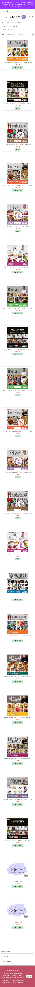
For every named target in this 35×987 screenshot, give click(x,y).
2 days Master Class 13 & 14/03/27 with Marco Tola (17, 800)
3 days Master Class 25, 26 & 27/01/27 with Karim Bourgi (17, 677)
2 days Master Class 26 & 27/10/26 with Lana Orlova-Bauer (18, 514)
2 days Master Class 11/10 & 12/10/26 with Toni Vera (17, 227)
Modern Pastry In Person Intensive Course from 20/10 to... (18, 350)
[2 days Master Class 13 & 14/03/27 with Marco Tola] (17, 788)
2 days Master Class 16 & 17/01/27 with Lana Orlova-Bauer (18, 636)
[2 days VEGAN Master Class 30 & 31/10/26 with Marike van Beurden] (17, 542)
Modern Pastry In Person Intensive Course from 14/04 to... (18, 841)
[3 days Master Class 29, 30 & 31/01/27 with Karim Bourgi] (17, 706)
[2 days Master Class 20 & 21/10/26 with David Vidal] (17, 378)
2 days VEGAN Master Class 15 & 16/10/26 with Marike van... (17, 268)
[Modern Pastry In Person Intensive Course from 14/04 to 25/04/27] (17, 828)
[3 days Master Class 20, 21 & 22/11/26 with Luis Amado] (17, 583)
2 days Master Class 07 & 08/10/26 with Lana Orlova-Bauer (18, 145)
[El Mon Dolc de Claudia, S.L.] (17, 17)
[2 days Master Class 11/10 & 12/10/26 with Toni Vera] (17, 214)
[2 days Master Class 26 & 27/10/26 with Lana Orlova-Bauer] (17, 501)
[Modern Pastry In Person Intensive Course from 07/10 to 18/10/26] (17, 91)
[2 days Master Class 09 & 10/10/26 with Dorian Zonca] (17, 173)
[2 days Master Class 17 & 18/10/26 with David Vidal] (17, 296)
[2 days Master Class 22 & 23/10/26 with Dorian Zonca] (17, 419)
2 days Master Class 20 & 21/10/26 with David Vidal (17, 391)
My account (5, 957)
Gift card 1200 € (18, 882)
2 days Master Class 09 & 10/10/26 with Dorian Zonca (17, 186)
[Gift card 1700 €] (17, 910)
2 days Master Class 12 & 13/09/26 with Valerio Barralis (17, 63)
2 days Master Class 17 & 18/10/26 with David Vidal (17, 309)
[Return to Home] (2, 23)
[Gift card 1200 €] (17, 869)
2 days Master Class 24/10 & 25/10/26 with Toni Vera (17, 473)
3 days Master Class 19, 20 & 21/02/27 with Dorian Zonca (17, 759)
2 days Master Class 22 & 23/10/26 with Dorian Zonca (17, 432)
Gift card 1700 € (18, 923)
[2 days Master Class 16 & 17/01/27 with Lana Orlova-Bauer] (17, 624)
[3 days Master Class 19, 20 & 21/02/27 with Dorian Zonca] (17, 747)
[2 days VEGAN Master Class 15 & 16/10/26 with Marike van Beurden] (17, 255)
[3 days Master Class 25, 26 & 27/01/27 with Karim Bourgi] (17, 665)
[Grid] (3, 34)
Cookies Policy (13, 984)
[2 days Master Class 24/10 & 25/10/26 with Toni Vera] (17, 460)
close (29, 976)
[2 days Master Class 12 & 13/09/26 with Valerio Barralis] (17, 50)
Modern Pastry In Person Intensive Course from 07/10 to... (18, 104)
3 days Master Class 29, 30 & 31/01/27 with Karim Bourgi (17, 718)
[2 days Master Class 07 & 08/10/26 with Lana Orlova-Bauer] (17, 132)
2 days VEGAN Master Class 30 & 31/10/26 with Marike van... (17, 555)
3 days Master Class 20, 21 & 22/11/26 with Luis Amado (17, 595)
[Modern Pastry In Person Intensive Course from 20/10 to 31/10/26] (17, 337)
